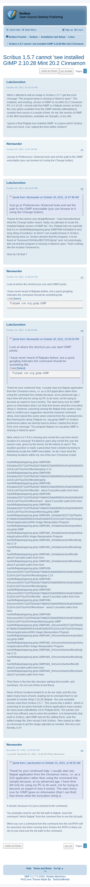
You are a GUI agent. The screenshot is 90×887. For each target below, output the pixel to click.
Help (28, 868)
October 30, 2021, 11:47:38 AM (21, 149)
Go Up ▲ (59, 868)
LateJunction (16, 82)
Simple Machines (56, 876)
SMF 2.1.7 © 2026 (34, 876)
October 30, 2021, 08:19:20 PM (21, 188)
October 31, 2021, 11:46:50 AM (21, 330)
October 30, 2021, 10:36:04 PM (21, 277)
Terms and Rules (42, 868)
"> (45, 871)
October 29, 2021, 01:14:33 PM (21, 87)
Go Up (68, 846)
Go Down (66, 71)
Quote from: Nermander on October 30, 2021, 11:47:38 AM (46, 197)
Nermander (14, 143)
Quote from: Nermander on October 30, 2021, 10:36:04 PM (46, 339)
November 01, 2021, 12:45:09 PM (23, 750)
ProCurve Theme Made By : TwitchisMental (45, 879)
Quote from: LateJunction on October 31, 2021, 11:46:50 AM (46, 763)
